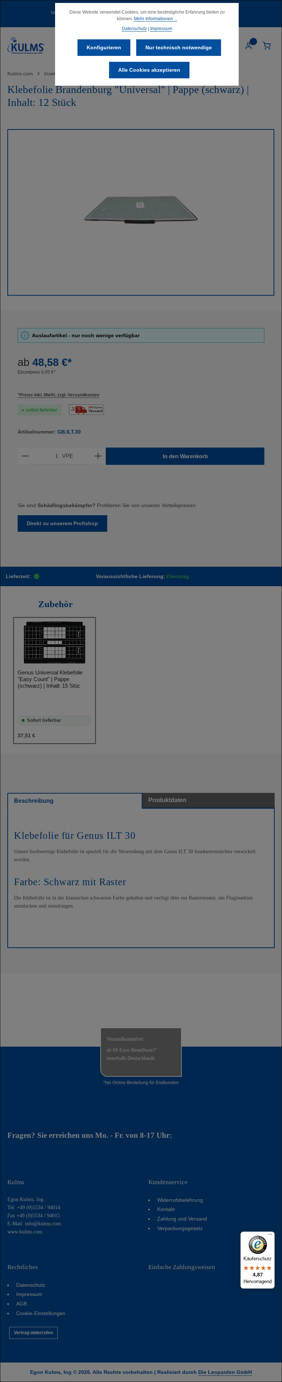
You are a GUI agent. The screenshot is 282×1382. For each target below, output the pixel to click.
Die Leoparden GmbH (225, 1372)
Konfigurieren (104, 47)
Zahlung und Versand (182, 1219)
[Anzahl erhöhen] (98, 456)
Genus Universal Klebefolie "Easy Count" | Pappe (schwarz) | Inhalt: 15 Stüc (50, 679)
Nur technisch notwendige (178, 47)
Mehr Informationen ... (155, 18)
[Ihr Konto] (248, 46)
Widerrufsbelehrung (180, 1200)
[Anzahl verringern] (25, 456)
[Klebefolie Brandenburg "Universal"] (141, 212)
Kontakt (166, 1209)
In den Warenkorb (185, 456)
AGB (21, 1304)
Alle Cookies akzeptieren (149, 70)
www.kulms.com (24, 1232)
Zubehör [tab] (55, 604)
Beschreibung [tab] (34, 801)
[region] (141, 212)
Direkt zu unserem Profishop (62, 523)
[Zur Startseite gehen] (25, 45)
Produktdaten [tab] (167, 800)
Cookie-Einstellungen (40, 1313)
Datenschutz (30, 1285)
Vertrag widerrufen (33, 1332)
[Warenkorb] (266, 46)
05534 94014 (195, 1135)
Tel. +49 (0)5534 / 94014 (33, 1207)
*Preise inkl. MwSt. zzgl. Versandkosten (58, 395)
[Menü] (270, 1236)
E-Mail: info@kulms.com (34, 1223)
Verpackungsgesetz (180, 1228)
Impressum (29, 1294)
